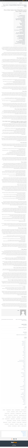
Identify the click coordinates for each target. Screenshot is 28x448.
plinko (24, 380)
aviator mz (24, 351)
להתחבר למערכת (24, 327)
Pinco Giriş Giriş (23, 21)
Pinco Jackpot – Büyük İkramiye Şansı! (20, 32)
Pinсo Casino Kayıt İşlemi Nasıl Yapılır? (20, 41)
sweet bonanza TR (23, 394)
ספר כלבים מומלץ (5, 422)
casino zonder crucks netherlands (21, 361)
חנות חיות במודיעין (12, 413)
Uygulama (24, 39)
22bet (24, 346)
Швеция (24, 400)
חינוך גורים (8, 411)
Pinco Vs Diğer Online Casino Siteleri (21, 27)
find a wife (24, 365)
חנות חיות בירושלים (24, 413)
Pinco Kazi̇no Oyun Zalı (22, 15)
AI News (24, 347)
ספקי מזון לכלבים (24, 422)
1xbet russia (23, 342)
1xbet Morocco (23, 341)
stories (24, 391)
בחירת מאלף (21, 411)
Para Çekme (23, 25)
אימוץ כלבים (25, 411)
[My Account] (2, 0)
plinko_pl (24, 381)
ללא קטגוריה (25, 7)
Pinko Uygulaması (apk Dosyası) (21, 42)
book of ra (24, 357)
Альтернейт (24, 399)
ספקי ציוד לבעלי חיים (19, 422)
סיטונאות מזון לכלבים (9, 420)
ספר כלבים (9, 422)
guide (24, 370)
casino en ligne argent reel (22, 360)
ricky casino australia (22, 389)
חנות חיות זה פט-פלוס (23, 431)
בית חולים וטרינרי (13, 411)
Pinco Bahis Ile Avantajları (22, 40)
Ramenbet (24, 385)
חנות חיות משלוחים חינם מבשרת (22, 415)
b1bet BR (24, 352)
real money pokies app (22, 386)
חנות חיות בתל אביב (7, 413)
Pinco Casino (23, 22)
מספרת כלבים (14, 420)
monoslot (24, 375)
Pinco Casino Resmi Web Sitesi (21, 35)
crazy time (24, 362)
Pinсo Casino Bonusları (22, 29)
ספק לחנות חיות (13, 422)
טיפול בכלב (5, 415)
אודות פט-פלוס (24, 433)
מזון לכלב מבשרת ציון (24, 420)
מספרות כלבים (18, 420)
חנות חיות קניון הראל (10, 415)
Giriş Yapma (23, 28)
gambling (24, 366)
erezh (18, 7)
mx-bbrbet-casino (23, 376)
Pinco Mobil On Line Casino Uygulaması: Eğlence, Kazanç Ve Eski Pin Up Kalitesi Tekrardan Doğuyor (20, 20)
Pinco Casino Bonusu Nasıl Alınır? (21, 26)
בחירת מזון (17, 411)
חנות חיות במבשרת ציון (18, 413)
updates (24, 395)
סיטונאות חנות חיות (24, 432)
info (24, 371)
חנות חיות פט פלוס (16, 415)
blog (24, 356)
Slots (24, 390)
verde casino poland (23, 396)
